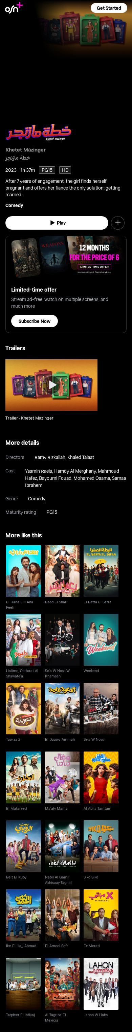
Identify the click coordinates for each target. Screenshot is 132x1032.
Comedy (14, 205)
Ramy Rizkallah (50, 457)
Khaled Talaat (80, 457)
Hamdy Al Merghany (75, 471)
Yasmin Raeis (38, 471)
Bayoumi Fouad (55, 478)
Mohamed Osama (91, 478)
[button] (109, 8)
